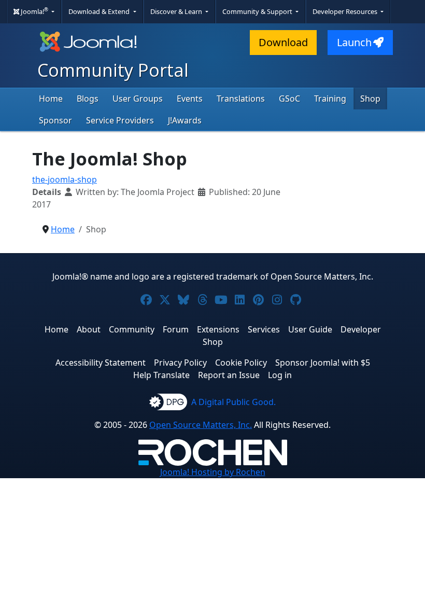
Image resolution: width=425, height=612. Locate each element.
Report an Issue (229, 375)
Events (190, 98)
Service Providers (120, 120)
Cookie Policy (241, 362)
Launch (354, 42)
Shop (370, 98)
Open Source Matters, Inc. (200, 424)
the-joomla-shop (64, 179)
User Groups (137, 98)
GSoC (289, 98)
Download (283, 42)
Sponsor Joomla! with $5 (322, 362)
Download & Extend (99, 11)
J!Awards (185, 120)
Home (51, 98)
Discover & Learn (177, 11)
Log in (280, 375)
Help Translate (161, 375)
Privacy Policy (180, 362)
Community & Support (258, 11)
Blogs (87, 98)
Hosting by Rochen (212, 472)
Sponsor (55, 120)
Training (330, 98)
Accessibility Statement (100, 362)
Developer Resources (346, 11)
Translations (241, 98)
